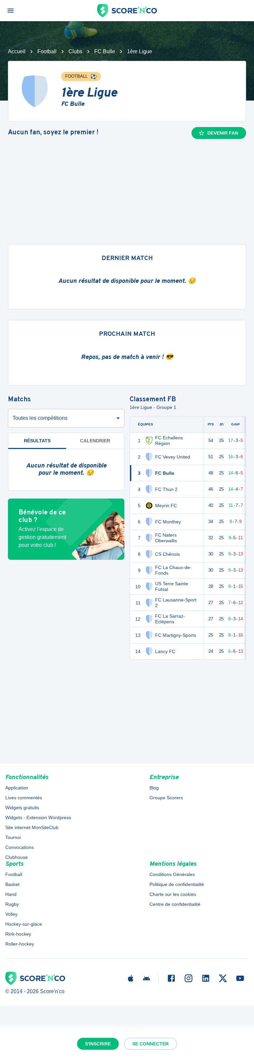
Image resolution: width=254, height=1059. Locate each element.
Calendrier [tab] (95, 440)
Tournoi (13, 837)
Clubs (75, 51)
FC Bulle (104, 51)
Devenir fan (222, 133)
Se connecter (150, 1043)
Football (47, 51)
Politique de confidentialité (176, 884)
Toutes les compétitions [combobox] (40, 418)
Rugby (12, 904)
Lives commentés (23, 797)
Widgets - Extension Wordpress (38, 817)
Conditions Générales (172, 874)
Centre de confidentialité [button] (174, 904)
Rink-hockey (18, 934)
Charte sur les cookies (172, 894)
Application (16, 787)
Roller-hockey (19, 944)
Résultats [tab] (37, 440)
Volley (11, 914)
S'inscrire (98, 1043)
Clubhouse (16, 857)
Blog (154, 787)
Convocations (19, 847)
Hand (11, 894)
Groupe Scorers (166, 797)
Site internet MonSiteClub (32, 827)
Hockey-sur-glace (23, 924)
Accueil (16, 51)
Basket (12, 884)
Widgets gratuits (22, 807)
